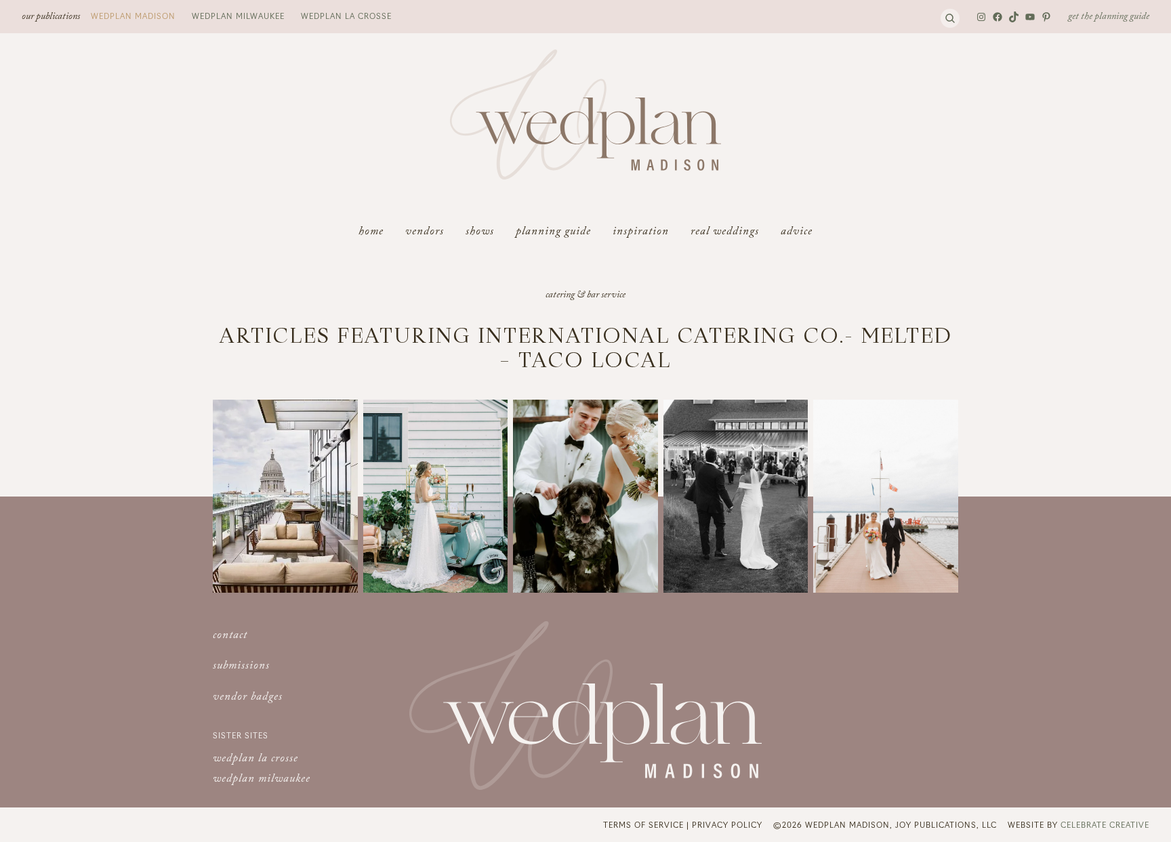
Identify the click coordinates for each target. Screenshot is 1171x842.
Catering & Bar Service (585, 296)
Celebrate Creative (1105, 824)
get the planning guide (1108, 17)
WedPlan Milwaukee (238, 15)
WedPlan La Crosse (346, 15)
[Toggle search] (950, 18)
